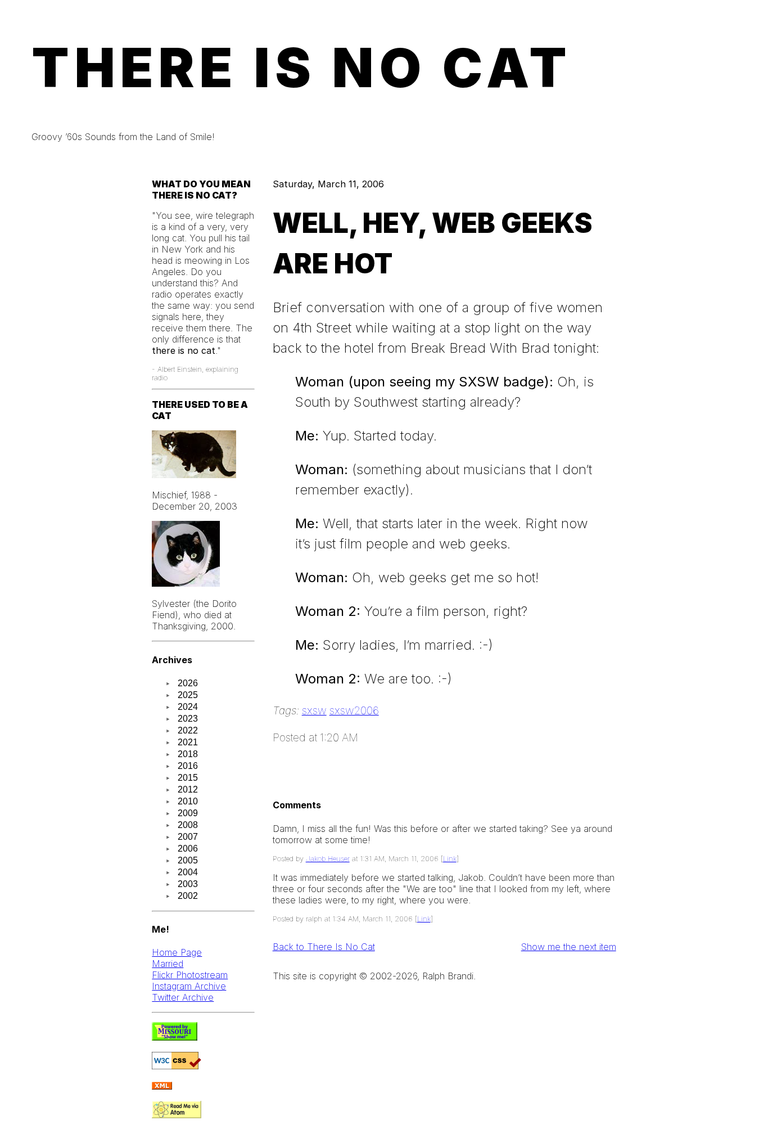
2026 (188, 683)
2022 (188, 730)
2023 (188, 718)
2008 (188, 825)
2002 (188, 896)
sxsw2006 (354, 710)
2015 (188, 777)
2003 (188, 884)
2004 (188, 872)
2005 (188, 860)
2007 (188, 837)
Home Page (177, 952)
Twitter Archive (183, 997)
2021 (188, 742)
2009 (188, 813)
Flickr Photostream (190, 974)
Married (167, 963)
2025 (188, 695)
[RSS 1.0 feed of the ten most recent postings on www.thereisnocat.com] (162, 1086)
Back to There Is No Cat (324, 946)
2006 (188, 848)
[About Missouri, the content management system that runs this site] (174, 1037)
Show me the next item (568, 946)
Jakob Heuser (328, 858)
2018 (188, 754)
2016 (188, 766)
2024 (188, 707)
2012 (188, 789)
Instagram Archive (189, 986)
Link (450, 858)
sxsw (314, 710)
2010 (188, 801)
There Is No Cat (301, 67)
